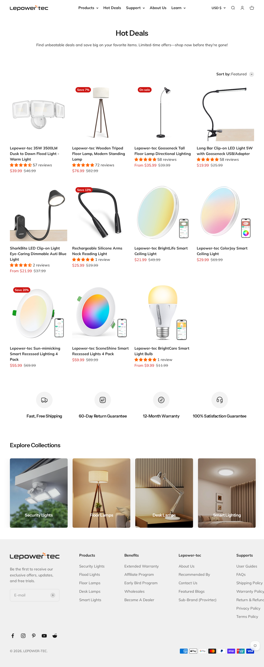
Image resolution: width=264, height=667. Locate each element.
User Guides (246, 566)
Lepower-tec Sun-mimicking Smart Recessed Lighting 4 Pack (35, 354)
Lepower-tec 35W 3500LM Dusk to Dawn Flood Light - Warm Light (34, 154)
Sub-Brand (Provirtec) (198, 599)
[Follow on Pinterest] (34, 636)
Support (133, 7)
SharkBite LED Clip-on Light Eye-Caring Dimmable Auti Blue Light (38, 254)
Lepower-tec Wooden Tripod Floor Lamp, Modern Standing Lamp (98, 154)
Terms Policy (247, 616)
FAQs (241, 574)
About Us (158, 7)
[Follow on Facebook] (12, 636)
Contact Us (188, 583)
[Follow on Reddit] (55, 636)
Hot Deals (112, 7)
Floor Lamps (89, 583)
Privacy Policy (248, 608)
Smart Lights (90, 599)
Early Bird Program (141, 583)
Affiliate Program (139, 574)
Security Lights (92, 566)
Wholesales (134, 591)
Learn (176, 7)
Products (86, 7)
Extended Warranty (141, 566)
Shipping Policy (249, 583)
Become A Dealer (139, 599)
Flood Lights (89, 574)
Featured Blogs (192, 591)
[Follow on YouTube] (44, 636)
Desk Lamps (89, 591)
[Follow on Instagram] (23, 636)
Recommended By (194, 574)
